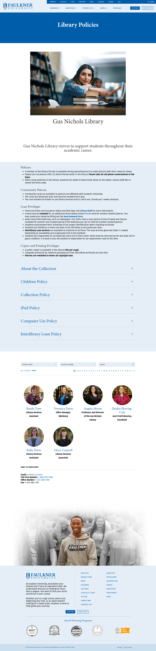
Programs (117, 8)
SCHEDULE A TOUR (88, 592)
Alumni (111, 2)
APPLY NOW (135, 8)
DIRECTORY (110, 573)
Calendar (101, 2)
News (91, 2)
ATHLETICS (63, 2)
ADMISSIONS (70, 8)
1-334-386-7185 (43, 479)
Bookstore (111, 588)
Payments (53, 2)
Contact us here (34, 474)
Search (152, 2)
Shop (72, 2)
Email (108, 596)
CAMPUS (103, 8)
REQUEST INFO (147, 8)
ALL (74, 370)
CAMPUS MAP (86, 600)
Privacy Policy (128, 647)
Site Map (119, 647)
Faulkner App (112, 581)
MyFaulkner (111, 577)
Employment (111, 592)
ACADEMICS (54, 8)
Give (119, 2)
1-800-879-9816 (45, 477)
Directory (82, 2)
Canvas (109, 585)
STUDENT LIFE (87, 8)
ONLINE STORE (86, 577)
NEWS (83, 581)
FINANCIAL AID (86, 604)
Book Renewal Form (73, 216)
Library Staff (86, 210)
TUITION (84, 596)
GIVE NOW (85, 588)
